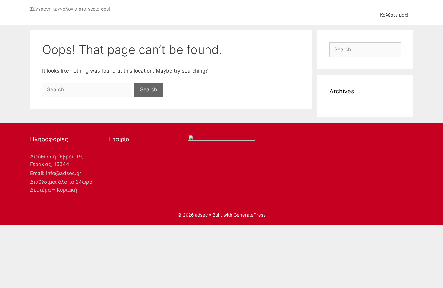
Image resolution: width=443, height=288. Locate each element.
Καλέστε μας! (394, 15)
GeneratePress (250, 215)
